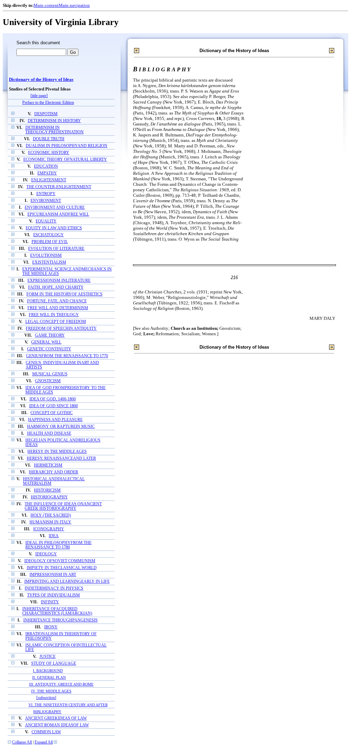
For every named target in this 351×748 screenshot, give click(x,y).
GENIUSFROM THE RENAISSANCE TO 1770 (67, 356)
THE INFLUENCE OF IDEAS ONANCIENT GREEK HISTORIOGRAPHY (63, 506)
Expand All (44, 742)
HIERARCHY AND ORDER (53, 472)
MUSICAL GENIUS (50, 374)
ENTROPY (46, 194)
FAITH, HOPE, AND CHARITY (56, 287)
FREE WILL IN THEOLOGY (54, 315)
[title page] (39, 96)
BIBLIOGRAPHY (47, 712)
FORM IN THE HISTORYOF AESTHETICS (64, 294)
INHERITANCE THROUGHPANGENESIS (60, 620)
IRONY (51, 627)
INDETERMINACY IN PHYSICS (54, 588)
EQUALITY (46, 221)
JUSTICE (47, 656)
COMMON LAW (46, 732)
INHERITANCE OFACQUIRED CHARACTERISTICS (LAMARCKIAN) (57, 611)
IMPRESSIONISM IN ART (52, 574)
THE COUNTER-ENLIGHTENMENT (58, 187)
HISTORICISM (47, 490)
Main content (46, 5)
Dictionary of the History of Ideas (41, 79)
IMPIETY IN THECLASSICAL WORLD (62, 568)
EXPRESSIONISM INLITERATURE (58, 280)
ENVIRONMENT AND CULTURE (55, 207)
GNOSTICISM (48, 381)
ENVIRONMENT (46, 200)
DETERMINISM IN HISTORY (54, 121)
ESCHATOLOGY (48, 235)
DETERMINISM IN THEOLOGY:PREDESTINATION (54, 129)
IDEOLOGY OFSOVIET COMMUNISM (59, 561)
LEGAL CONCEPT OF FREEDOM (55, 321)
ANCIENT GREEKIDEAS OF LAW (56, 718)
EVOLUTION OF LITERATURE (56, 248)
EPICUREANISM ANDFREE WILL (58, 214)
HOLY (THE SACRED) (51, 515)
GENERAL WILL (46, 342)
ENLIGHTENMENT (48, 180)
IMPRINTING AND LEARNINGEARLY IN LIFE (67, 581)
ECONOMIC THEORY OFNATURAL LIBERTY (65, 159)
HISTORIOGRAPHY (49, 497)
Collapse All (22, 742)
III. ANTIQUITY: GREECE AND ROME (61, 684)
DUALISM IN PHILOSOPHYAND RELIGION (66, 146)
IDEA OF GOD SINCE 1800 (53, 406)
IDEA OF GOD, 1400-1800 (52, 399)
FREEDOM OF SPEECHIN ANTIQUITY (61, 328)
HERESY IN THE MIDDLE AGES (57, 451)
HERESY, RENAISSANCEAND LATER (61, 458)
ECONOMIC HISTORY (48, 152)
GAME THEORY (50, 335)
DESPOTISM (46, 114)
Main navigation (74, 5)
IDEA (54, 536)
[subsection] (46, 698)
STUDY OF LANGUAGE (53, 663)
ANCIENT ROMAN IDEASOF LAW (57, 725)
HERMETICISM (48, 465)
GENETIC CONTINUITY (49, 349)
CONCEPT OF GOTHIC (52, 413)
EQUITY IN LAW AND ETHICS (54, 228)
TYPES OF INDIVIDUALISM (53, 595)
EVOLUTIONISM (46, 255)
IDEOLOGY (46, 554)
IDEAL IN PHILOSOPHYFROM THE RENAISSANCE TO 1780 (58, 545)
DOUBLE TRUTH (48, 139)
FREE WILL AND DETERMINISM (57, 308)
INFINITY (50, 602)
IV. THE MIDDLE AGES (51, 691)
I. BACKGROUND (48, 670)
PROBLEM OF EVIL (50, 242)
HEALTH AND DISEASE (49, 433)
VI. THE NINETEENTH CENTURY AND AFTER (68, 705)
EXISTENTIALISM (49, 262)
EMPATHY (47, 173)
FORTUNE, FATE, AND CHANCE (57, 301)
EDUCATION (46, 166)
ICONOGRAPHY (48, 529)
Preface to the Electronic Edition (48, 102)
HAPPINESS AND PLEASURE (55, 420)
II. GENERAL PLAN (49, 677)
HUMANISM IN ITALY (50, 522)
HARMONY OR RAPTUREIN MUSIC (61, 426)
